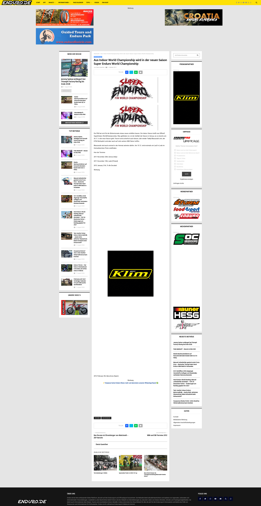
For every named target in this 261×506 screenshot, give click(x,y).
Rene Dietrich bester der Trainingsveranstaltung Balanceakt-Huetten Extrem (155, 474)
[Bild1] (193, 10)
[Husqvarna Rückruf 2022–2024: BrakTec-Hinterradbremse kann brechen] (66, 254)
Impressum (176, 425)
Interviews (180, 164)
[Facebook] (237, 2)
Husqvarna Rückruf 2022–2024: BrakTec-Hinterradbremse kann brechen (80, 254)
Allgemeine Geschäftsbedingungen (184, 422)
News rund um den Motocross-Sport (188, 153)
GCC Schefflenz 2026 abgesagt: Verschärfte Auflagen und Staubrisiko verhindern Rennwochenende (80, 200)
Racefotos (180, 167)
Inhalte (51, 2)
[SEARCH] (197, 55)
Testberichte (180, 161)
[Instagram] (242, 2)
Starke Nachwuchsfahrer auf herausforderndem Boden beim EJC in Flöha (80, 100)
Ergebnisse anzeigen (186, 179)
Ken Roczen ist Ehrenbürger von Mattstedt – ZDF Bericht (111, 436)
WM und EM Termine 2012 (157, 435)
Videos (96, 2)
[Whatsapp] (251, 2)
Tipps (88, 2)
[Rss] (249, 2)
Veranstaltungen (98, 56)
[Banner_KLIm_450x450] (130, 273)
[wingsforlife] (186, 328)
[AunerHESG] (186, 318)
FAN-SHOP (105, 2)
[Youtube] (244, 2)
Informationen (63, 2)
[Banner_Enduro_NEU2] (64, 29)
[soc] (186, 244)
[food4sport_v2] (186, 212)
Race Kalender (78, 2)
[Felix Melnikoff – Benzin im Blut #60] (66, 115)
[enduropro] (186, 218)
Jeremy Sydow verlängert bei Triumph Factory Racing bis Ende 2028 (73, 82)
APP (44, 2)
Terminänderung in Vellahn (100, 473)
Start (38, 2)
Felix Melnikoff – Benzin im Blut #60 (79, 114)
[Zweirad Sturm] (186, 206)
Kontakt (175, 417)
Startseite (96, 53)
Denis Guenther (100, 67)
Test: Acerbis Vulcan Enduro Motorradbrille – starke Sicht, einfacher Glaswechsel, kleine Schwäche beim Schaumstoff (80, 238)
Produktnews (181, 156)
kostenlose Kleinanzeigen (184, 169)
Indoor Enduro (106, 418)
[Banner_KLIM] (186, 123)
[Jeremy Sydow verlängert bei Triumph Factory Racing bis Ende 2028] (74, 68)
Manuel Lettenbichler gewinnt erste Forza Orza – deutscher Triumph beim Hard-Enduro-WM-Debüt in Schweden (80, 183)
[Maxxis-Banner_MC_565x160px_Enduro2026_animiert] (64, 10)
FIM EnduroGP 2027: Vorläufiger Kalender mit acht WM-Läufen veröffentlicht (80, 282)
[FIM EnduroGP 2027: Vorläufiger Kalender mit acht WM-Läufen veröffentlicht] (66, 282)
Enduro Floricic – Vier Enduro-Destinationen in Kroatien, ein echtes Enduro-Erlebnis (80, 268)
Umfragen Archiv (178, 183)
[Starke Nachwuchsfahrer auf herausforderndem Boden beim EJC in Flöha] (66, 99)
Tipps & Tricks (181, 158)
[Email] (246, 2)
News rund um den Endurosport (187, 150)
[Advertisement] (130, 399)
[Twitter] (239, 2)
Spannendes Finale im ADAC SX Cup (128, 473)
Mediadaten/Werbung (180, 419)
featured (97, 418)
